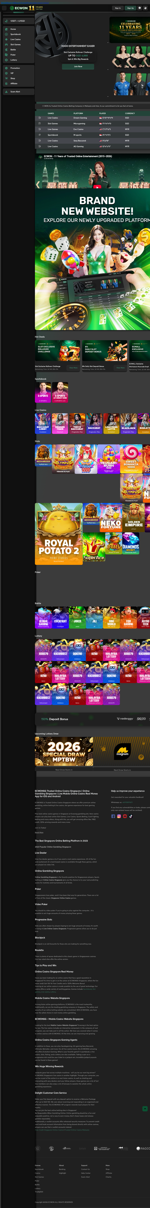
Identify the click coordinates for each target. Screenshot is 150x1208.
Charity (108, 1177)
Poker (37, 1181)
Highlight (62, 1173)
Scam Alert (85, 1177)
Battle (37, 1185)
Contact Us (85, 1169)
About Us (10, 3)
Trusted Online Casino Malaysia (77, 1130)
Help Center (85, 1173)
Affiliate (109, 1173)
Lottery (53, 992)
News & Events (20, 3)
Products (31, 3)
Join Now (78, 66)
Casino (37, 1173)
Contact (45, 3)
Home (3, 3)
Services (38, 3)
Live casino (45, 992)
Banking (62, 1169)
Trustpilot (39, 1192)
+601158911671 (127, 802)
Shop (108, 1169)
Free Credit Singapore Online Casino (49, 1130)
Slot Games (39, 1177)
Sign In (118, 8)
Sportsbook (87, 989)
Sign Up (130, 8)
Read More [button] (39, 832)
